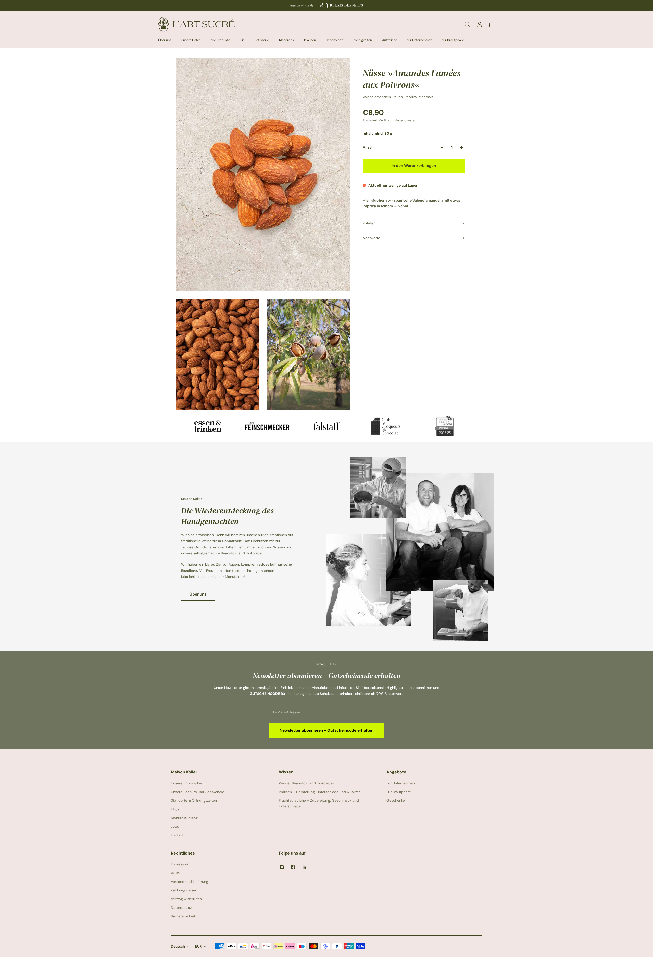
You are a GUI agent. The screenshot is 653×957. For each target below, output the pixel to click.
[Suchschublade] (467, 24)
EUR (198, 946)
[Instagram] (281, 867)
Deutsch (178, 946)
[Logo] (196, 24)
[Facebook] (293, 867)
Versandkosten (405, 120)
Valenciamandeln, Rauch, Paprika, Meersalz (398, 97)
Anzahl (369, 147)
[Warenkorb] (492, 24)
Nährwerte (371, 238)
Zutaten (369, 223)
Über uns (198, 594)
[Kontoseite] (479, 24)
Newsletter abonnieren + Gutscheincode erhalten (326, 730)
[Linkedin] (304, 867)
